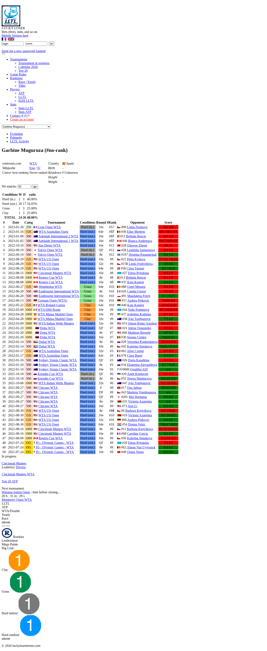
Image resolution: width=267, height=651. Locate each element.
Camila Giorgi (136, 291)
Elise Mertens (136, 231)
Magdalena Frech (138, 296)
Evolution (16, 134)
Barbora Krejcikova (138, 410)
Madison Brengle (139, 332)
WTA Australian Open (53, 231)
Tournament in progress (33, 63)
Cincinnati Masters (14, 463)
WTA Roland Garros (51, 305)
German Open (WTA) (52, 300)
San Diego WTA (49, 245)
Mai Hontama (138, 397)
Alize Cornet (135, 351)
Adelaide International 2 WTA (58, 236)
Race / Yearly (27, 82)
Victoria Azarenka (140, 401)
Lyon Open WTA (49, 227)
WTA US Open (48, 259)
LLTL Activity (19, 141)
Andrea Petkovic (138, 300)
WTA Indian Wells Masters (56, 323)
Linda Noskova (137, 227)
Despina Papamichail (142, 254)
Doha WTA (47, 328)
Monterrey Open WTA (17, 499)
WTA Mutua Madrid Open (55, 314)
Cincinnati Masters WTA (54, 273)
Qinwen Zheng (137, 245)
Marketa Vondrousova (141, 392)
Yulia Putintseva (138, 309)
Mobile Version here (15, 35)
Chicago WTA (48, 387)
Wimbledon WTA (50, 286)
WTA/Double (11, 511)
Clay (5, 570)
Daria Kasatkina (138, 360)
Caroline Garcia (137, 433)
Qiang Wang (135, 452)
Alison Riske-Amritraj (142, 323)
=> (8, 526)
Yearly (6, 514)
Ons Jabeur (134, 387)
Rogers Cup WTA (51, 277)
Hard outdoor (11, 635)
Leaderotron (10, 540)
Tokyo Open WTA (50, 250)
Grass (6, 591)
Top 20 (23, 70)
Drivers (21, 467)
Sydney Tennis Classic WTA (58, 360)
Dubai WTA (47, 342)
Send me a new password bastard (23, 51)
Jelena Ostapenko (139, 328)
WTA (33, 163)
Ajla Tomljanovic (139, 319)
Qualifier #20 (139, 369)
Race (5, 518)
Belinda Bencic (136, 236)
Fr (38, 168)
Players (15, 89)
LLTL (22, 97)
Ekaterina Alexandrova (142, 364)
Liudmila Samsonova (141, 250)
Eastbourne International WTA (59, 291)
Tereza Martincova (139, 378)
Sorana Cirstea (136, 337)
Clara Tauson (135, 268)
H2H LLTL (26, 100)
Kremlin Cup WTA (50, 374)
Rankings (16, 78)
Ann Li (132, 406)
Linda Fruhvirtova (141, 264)
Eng (32, 168)
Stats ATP (24, 112)
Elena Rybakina (138, 273)
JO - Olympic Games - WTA (55, 442)
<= (3, 526)
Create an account (22, 119)
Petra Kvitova (136, 259)
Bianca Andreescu (140, 241)
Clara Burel (134, 355)
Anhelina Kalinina (139, 314)
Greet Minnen (136, 286)
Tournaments (18, 59)
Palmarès (16, 137)
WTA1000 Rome (49, 309)
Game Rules (18, 74)
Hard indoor (10, 613)
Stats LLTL (26, 108)
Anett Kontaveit (137, 374)
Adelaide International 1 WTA (58, 241)
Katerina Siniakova (139, 346)
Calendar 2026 (28, 67)
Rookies (18, 537)
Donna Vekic (136, 424)
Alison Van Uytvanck (141, 447)
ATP (21, 93)
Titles (21, 85)
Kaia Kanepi (135, 282)
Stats (13, 104)
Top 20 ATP (10, 481)
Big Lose (8, 548)
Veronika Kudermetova (142, 342)
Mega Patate (10, 544)
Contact (15, 115)
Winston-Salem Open (16, 492)
